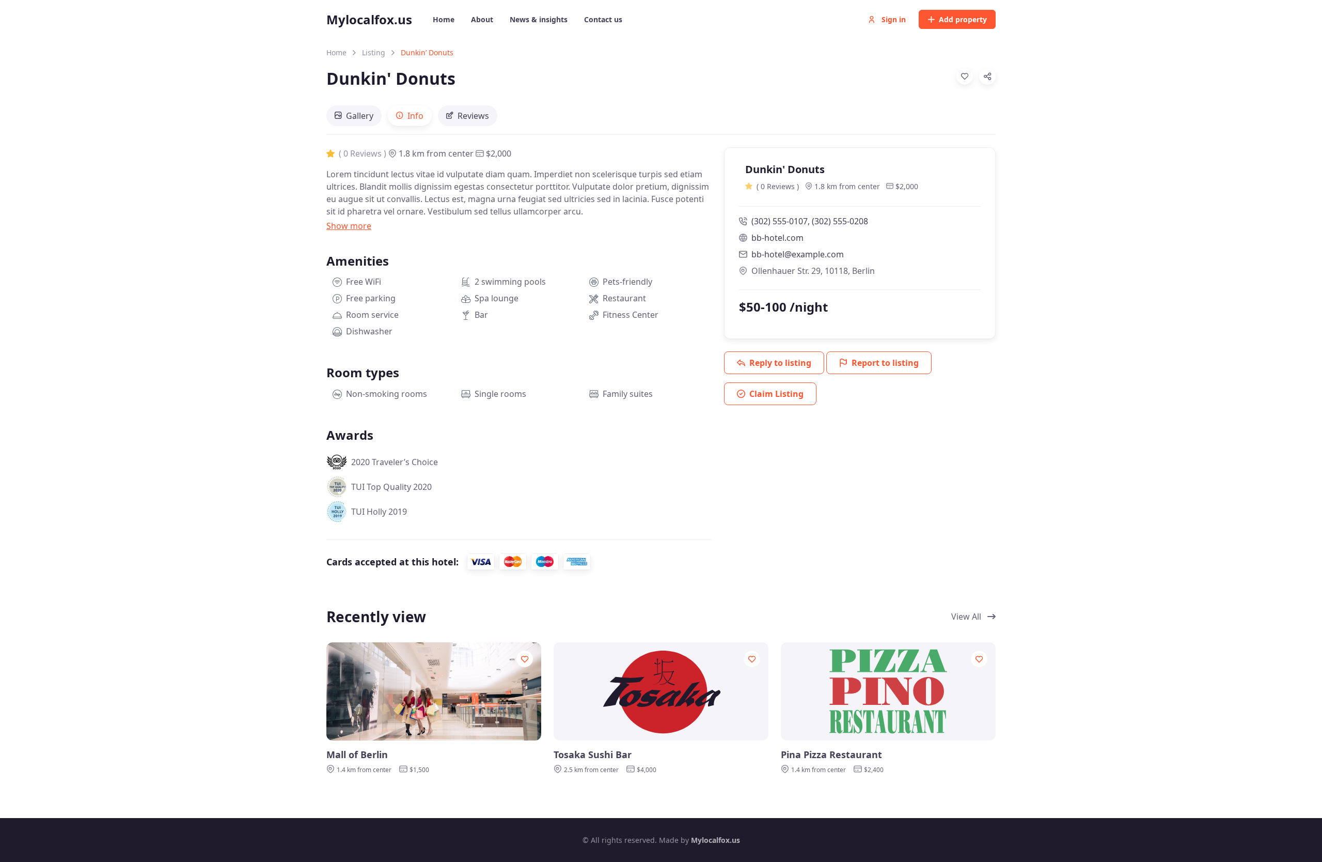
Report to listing (885, 362)
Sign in (892, 19)
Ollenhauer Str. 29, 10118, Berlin (813, 270)
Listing (373, 52)
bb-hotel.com (777, 237)
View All (967, 616)
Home (336, 52)
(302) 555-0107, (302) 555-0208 (809, 221)
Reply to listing (780, 362)
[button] (348, 226)
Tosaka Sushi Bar (593, 755)
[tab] (354, 115)
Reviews (473, 115)
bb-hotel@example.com (797, 254)
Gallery (359, 115)
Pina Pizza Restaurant (831, 755)
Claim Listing (776, 393)
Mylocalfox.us (369, 19)
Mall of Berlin (357, 755)
